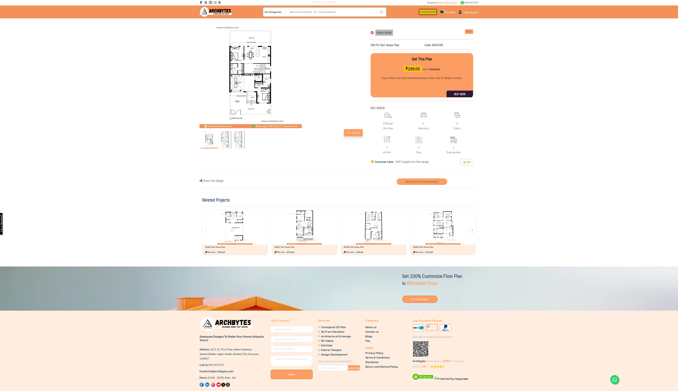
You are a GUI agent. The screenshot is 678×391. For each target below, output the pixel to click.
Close (469, 31)
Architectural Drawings (336, 336)
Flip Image (353, 132)
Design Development (334, 354)
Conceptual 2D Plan (333, 327)
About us (370, 327)
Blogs (368, 336)
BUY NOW (460, 94)
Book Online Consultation (422, 181)
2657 (468, 162)
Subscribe (354, 368)
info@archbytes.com (220, 371)
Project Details (384, 32)
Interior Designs (331, 350)
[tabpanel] (422, 75)
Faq (367, 340)
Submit (291, 374)
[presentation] (205, 229)
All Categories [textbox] (273, 12)
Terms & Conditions (377, 357)
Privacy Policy (374, 353)
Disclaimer (372, 362)
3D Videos (327, 340)
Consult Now (420, 299)
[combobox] (274, 12)
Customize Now (427, 12)
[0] (442, 12)
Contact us (372, 331)
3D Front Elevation (332, 331)
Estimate (326, 345)
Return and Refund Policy (381, 366)
